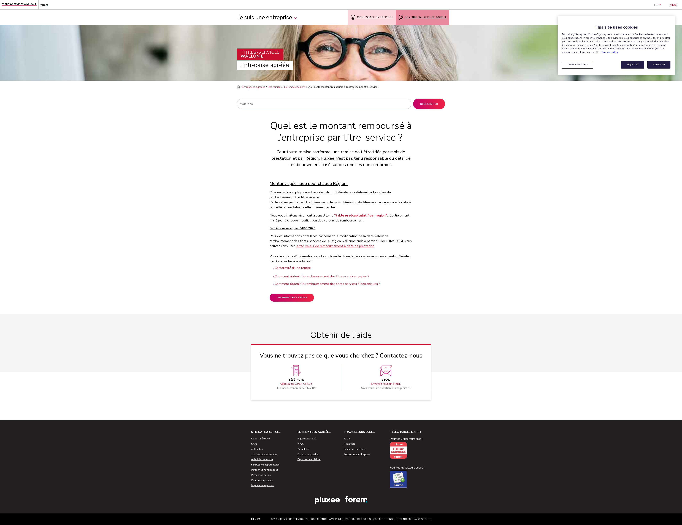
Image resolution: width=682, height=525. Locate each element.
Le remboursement (294, 87)
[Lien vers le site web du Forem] (43, 4)
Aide (673, 5)
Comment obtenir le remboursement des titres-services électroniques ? (327, 284)
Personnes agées (261, 475)
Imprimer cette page (292, 297)
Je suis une (265, 17)
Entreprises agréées (253, 87)
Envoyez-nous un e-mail (386, 384)
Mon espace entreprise (375, 17)
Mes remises (275, 87)
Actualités (257, 449)
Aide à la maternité (262, 459)
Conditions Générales (293, 519)
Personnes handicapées (264, 470)
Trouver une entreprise (264, 454)
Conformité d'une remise (293, 268)
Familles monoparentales (265, 464)
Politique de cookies (358, 519)
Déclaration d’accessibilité (414, 519)
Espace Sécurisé (260, 438)
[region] (616, 45)
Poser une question (262, 480)
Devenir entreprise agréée (426, 17)
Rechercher (429, 104)
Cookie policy (610, 52)
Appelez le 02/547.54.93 (296, 384)
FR (655, 5)
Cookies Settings (383, 519)
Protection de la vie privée (326, 519)
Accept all (659, 64)
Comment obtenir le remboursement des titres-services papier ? (322, 276)
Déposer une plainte (262, 485)
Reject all (632, 64)
